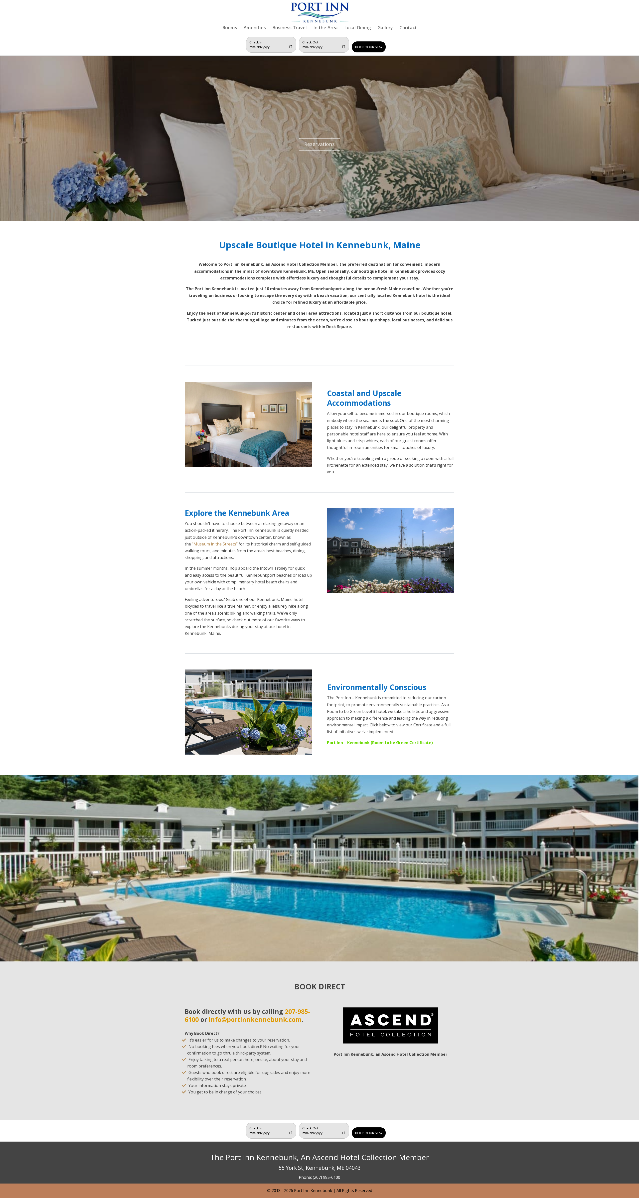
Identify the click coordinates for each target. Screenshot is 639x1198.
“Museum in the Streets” (215, 544)
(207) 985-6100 (326, 1177)
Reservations (319, 140)
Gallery (385, 28)
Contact (408, 28)
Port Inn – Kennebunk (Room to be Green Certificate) (380, 742)
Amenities (255, 28)
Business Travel (289, 28)
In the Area (325, 28)
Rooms (229, 28)
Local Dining (357, 28)
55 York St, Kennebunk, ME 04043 (320, 1167)
